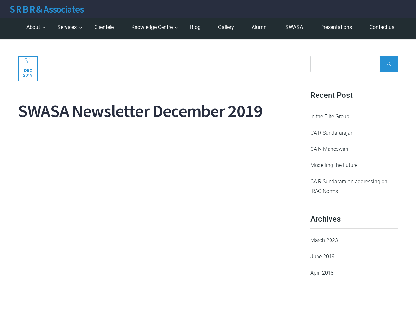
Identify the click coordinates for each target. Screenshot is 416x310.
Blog (195, 27)
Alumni (260, 27)
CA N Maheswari (329, 148)
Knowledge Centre (152, 27)
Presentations (336, 27)
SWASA (294, 27)
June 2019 (322, 256)
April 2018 (322, 272)
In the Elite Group (329, 116)
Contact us (382, 27)
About (33, 27)
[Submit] (389, 64)
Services (67, 27)
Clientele (104, 27)
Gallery (226, 27)
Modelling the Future (334, 165)
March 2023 (324, 240)
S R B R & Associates (47, 9)
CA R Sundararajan (332, 132)
